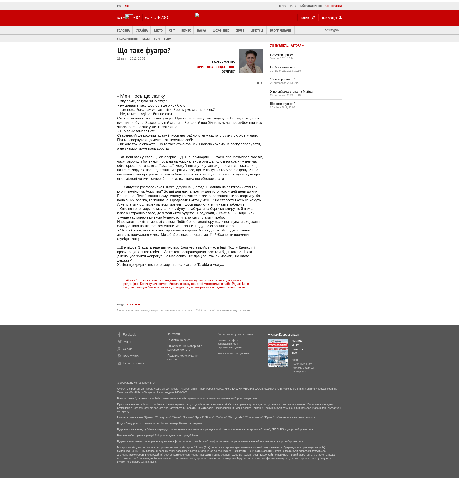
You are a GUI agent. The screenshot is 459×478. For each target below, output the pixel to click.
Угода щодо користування (233, 353)
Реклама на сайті (179, 340)
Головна (123, 30)
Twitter (127, 341)
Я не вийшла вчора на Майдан (292, 91)
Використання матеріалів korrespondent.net (184, 347)
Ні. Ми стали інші (282, 67)
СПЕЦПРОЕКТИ (333, 6)
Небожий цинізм (281, 55)
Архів (295, 359)
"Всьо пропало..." (282, 79)
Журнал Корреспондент (284, 334)
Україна (142, 30)
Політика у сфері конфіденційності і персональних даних (230, 344)
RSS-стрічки (131, 356)
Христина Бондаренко (216, 67)
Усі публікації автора (285, 45)
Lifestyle (257, 30)
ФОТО (293, 6)
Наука (201, 30)
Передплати (299, 371)
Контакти (173, 334)
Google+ (128, 349)
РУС (119, 6)
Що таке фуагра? (282, 104)
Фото (157, 38)
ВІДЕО (282, 6)
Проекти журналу (302, 363)
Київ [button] (120, 18)
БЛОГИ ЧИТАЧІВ (280, 30)
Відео (167, 38)
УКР (127, 6)
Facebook (129, 334)
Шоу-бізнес (221, 30)
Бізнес (186, 30)
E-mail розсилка (133, 363)
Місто (158, 30)
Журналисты (133, 304)
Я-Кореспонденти (127, 38)
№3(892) (297, 341)
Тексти (146, 38)
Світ (172, 30)
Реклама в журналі (303, 367)
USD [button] (147, 17)
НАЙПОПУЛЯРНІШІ (311, 6)
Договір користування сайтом (235, 334)
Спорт (240, 30)
